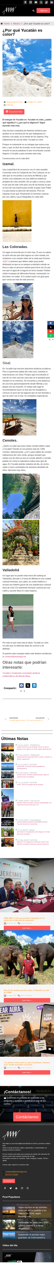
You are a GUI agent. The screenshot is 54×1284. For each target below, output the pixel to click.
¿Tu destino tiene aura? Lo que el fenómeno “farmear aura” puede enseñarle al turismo (27, 1064)
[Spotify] (28, 1188)
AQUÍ (5, 261)
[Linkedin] (51, 2)
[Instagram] (30, 2)
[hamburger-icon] (25, 10)
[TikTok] (46, 2)
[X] (41, 2)
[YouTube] (36, 2)
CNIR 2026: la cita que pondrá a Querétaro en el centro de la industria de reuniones (24, 919)
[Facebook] (25, 2)
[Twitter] (11, 1188)
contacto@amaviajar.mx (15, 656)
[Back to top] (31, 1276)
